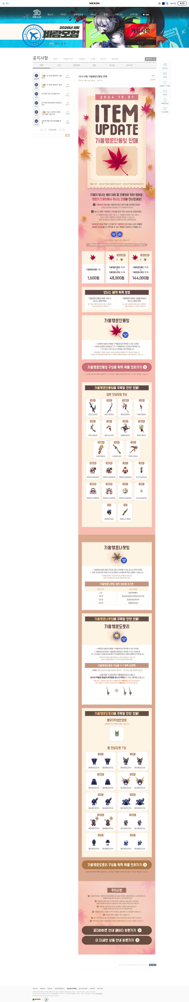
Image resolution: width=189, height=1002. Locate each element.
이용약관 (49, 988)
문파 (106, 14)
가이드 (63, 14)
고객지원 (134, 14)
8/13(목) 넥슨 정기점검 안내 (51, 93)
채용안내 (42, 988)
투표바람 (114, 59)
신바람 (92, 59)
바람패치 (82, 59)
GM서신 (103, 59)
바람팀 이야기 (68, 59)
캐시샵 (93, 14)
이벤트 (55, 59)
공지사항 (40, 58)
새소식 (50, 14)
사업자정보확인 (98, 993)
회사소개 (35, 988)
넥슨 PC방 (100, 988)
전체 (41, 65)
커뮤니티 (119, 14)
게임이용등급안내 (59, 988)
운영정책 (92, 988)
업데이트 (76, 65)
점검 (94, 65)
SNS (146, 14)
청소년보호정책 (83, 988)
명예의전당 (78, 14)
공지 (59, 65)
